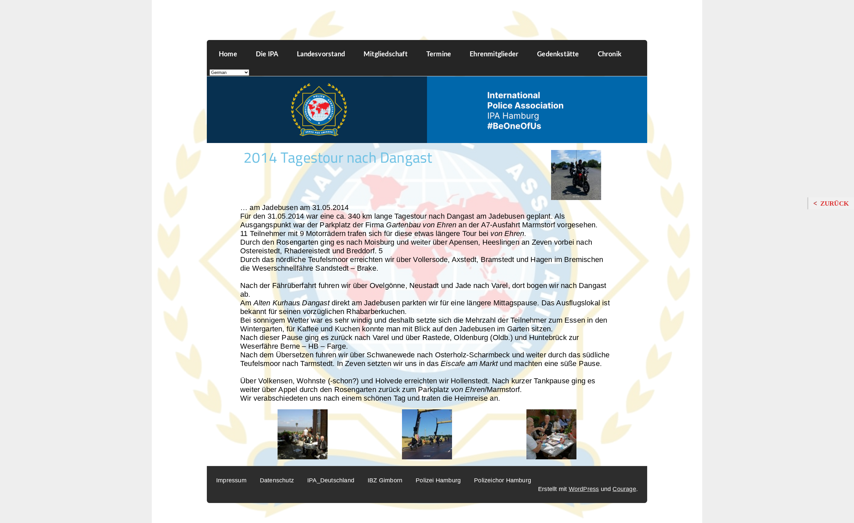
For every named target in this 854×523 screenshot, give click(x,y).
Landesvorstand (321, 54)
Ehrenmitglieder (494, 54)
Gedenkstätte (558, 54)
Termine (438, 54)
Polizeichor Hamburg (502, 480)
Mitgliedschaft (386, 54)
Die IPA (267, 54)
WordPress (584, 489)
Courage (624, 489)
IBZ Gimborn (385, 480)
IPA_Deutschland (330, 480)
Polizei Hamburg (438, 480)
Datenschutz (277, 480)
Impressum (231, 480)
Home (228, 54)
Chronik (609, 54)
